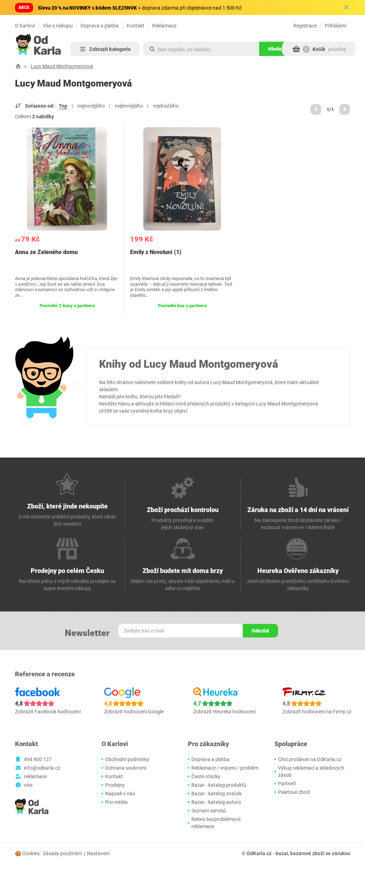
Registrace (305, 25)
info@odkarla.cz (42, 768)
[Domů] (18, 66)
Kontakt (135, 25)
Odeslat (260, 631)
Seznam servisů (208, 810)
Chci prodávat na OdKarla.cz (309, 759)
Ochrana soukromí (125, 768)
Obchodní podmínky (127, 759)
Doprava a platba (100, 25)
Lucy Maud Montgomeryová (62, 66)
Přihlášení (335, 25)
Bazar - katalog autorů (216, 802)
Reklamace (164, 25)
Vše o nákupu (58, 25)
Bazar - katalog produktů (218, 785)
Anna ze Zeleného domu (46, 252)
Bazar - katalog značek (216, 793)
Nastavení (98, 853)
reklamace (35, 776)
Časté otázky (205, 776)
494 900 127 (38, 759)
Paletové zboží (294, 792)
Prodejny (115, 785)
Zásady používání (62, 853)
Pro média (116, 802)
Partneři (287, 783)
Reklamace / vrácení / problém (224, 768)
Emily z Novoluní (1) (155, 252)
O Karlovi (25, 25)
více (28, 785)
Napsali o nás (120, 793)
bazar (282, 853)
